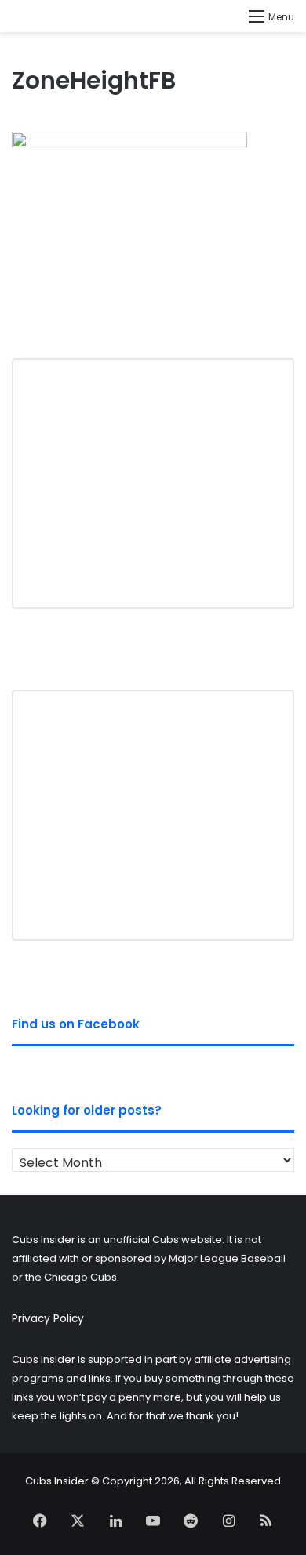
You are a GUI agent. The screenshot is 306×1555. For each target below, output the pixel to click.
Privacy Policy (48, 1318)
